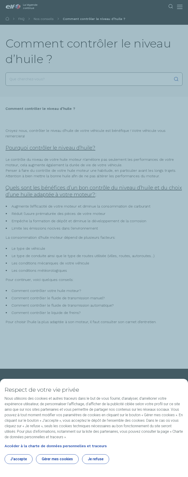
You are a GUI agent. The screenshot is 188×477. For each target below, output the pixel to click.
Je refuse (95, 459)
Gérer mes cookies (57, 459)
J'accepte (18, 459)
